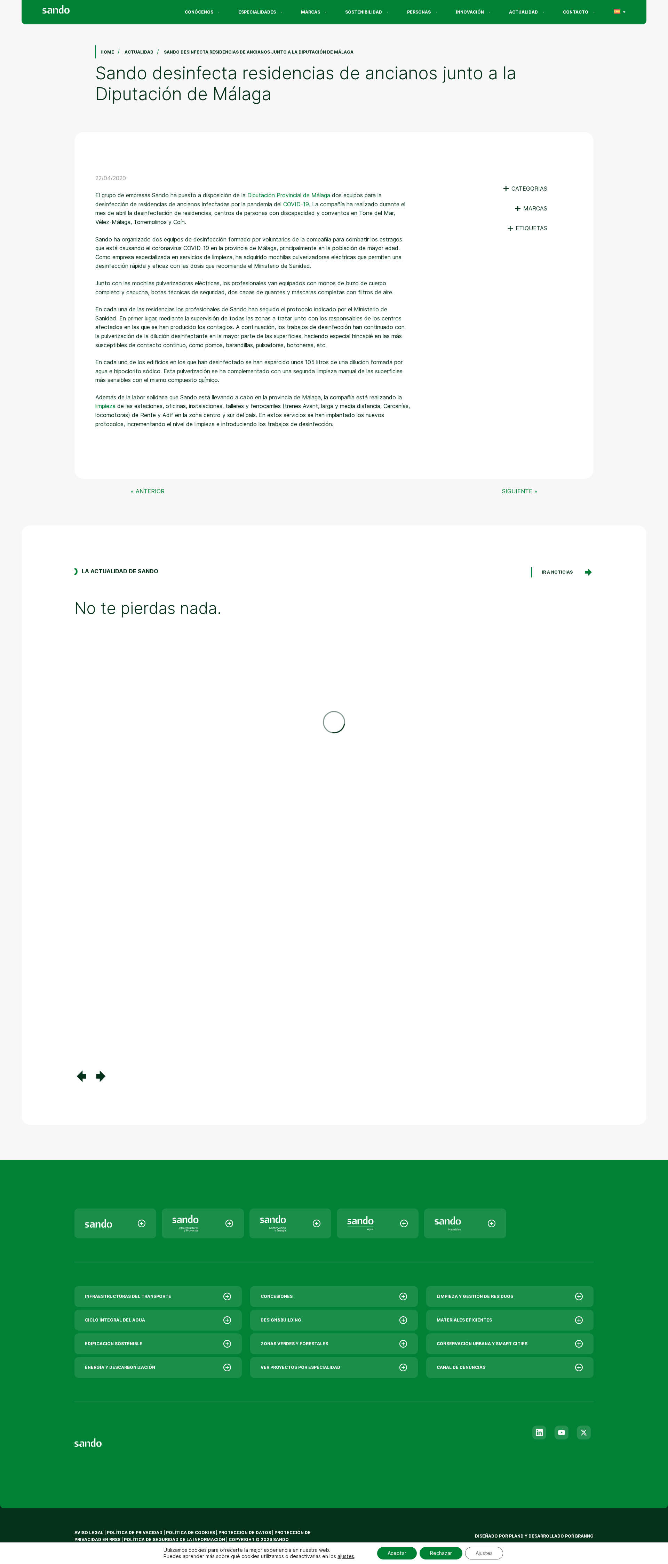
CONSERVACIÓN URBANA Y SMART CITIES (482, 1343)
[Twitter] (584, 1432)
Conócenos (199, 12)
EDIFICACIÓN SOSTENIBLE (113, 1343)
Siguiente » (519, 491)
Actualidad (523, 12)
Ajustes (484, 1553)
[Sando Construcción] (203, 1223)
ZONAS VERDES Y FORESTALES (294, 1343)
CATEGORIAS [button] (524, 188)
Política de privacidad (135, 1532)
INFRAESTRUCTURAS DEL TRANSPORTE (128, 1296)
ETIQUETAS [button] (527, 228)
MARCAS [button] (530, 208)
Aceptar (397, 1553)
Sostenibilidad (363, 12)
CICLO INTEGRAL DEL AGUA (115, 1320)
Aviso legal (88, 1532)
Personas (419, 12)
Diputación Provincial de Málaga (288, 195)
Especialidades (257, 12)
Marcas (310, 12)
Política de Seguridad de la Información (174, 1539)
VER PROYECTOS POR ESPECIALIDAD (300, 1367)
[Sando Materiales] (465, 1223)
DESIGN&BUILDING (281, 1320)
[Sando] (68, 10)
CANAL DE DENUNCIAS (461, 1367)
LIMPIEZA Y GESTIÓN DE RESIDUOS (475, 1296)
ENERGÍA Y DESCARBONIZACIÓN (120, 1367)
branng (584, 1536)
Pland (516, 1536)
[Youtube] (561, 1432)
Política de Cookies (191, 1532)
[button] (81, 1076)
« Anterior (148, 491)
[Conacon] (290, 1223)
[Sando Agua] (378, 1223)
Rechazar (441, 1553)
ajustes (345, 1556)
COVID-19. (296, 204)
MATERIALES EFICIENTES (464, 1320)
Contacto (575, 12)
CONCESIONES (277, 1296)
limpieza (105, 405)
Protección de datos (244, 1532)
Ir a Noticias (557, 572)
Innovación (470, 12)
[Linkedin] (539, 1432)
